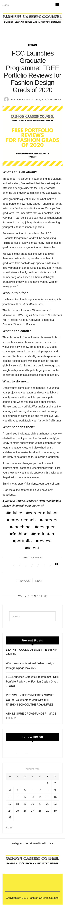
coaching (21, 527)
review (45, 541)
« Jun (9, 827)
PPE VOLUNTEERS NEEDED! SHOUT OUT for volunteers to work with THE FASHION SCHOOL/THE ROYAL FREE (30, 700)
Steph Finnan (22, 99)
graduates (44, 534)
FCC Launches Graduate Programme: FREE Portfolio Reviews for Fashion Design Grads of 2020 (32, 681)
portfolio (23, 541)
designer (46, 527)
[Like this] (54, 565)
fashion (20, 534)
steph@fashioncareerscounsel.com (39, 483)
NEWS (32, 45)
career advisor (43, 513)
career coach (23, 520)
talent (33, 548)
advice (15, 513)
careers (50, 520)
